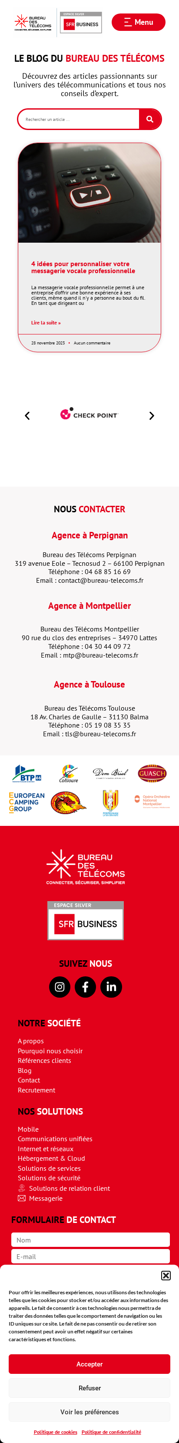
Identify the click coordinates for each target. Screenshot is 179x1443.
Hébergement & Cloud (51, 1158)
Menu (144, 22)
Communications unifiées (55, 1138)
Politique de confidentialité (111, 1432)
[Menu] (128, 22)
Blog (25, 1070)
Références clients (44, 1060)
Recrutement (36, 1090)
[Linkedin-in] (111, 987)
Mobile (28, 1129)
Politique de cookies (55, 1432)
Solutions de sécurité (49, 1177)
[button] (166, 1275)
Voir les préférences (89, 1412)
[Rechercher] (150, 119)
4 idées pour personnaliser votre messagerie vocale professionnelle (83, 267)
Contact (29, 1080)
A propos (31, 1041)
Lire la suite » (46, 322)
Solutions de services (49, 1168)
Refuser (90, 1388)
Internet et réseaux (45, 1148)
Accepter (89, 1364)
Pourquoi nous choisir (50, 1051)
